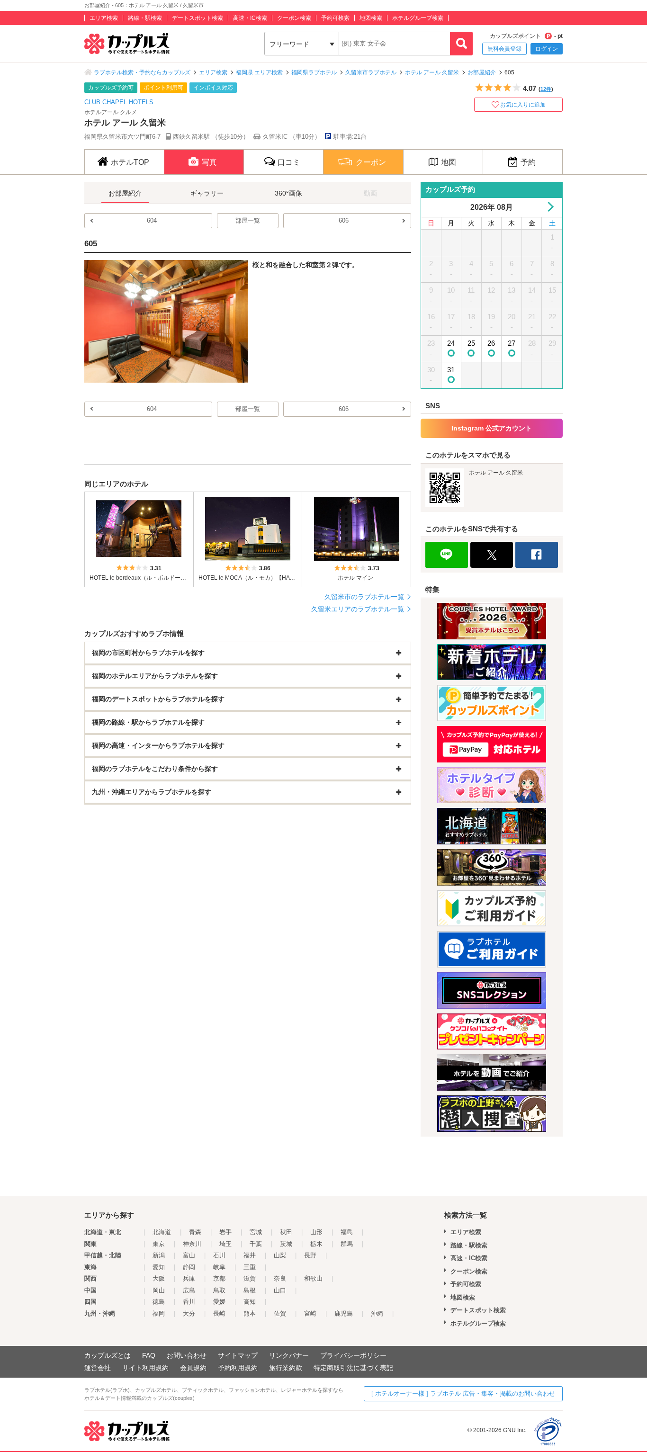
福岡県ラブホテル (314, 72)
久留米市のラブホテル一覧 (364, 597)
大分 (189, 1313)
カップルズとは (107, 1355)
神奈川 (192, 1243)
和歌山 (313, 1278)
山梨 (280, 1255)
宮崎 (310, 1313)
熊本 (249, 1313)
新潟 (159, 1255)
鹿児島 (343, 1313)
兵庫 (189, 1278)
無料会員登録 (504, 48)
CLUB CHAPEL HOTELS (118, 102)
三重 (249, 1267)
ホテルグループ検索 (417, 18)
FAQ (148, 1355)
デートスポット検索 (197, 18)
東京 (159, 1243)
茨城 (286, 1243)
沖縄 (377, 1313)
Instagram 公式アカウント (491, 428)
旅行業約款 (285, 1367)
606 (344, 220)
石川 (219, 1255)
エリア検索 (104, 18)
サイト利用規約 (145, 1367)
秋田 (286, 1232)
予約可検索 (335, 18)
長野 (310, 1255)
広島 (189, 1290)
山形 (316, 1232)
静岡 (189, 1267)
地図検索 (370, 18)
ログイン (546, 48)
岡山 (159, 1290)
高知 (249, 1301)
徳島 (159, 1301)
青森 (195, 1232)
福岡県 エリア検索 (259, 72)
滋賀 (249, 1278)
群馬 (347, 1243)
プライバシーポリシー (353, 1355)
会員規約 (193, 1367)
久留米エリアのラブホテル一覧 (357, 609)
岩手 (225, 1232)
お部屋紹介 (481, 72)
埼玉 (225, 1243)
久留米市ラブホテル (370, 72)
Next (549, 207)
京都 (219, 1278)
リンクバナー (289, 1355)
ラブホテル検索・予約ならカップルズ (142, 72)
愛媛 (219, 1301)
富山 (189, 1255)
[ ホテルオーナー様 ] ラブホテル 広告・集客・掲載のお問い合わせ (463, 1393)
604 (152, 220)
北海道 (162, 1232)
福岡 (159, 1313)
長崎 (219, 1313)
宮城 (256, 1232)
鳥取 (219, 1290)
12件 (545, 89)
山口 (280, 1290)
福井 (249, 1255)
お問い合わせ (187, 1355)
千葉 (256, 1243)
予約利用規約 (238, 1367)
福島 (347, 1232)
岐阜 (219, 1267)
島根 (249, 1290)
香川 (189, 1301)
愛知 (159, 1267)
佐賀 (280, 1313)
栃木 (316, 1243)
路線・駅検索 (145, 18)
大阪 (159, 1278)
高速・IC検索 (250, 18)
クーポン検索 (294, 18)
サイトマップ (238, 1355)
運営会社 (97, 1367)
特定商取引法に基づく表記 (353, 1367)
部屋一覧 (247, 220)
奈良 (280, 1278)
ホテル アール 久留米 (432, 72)
